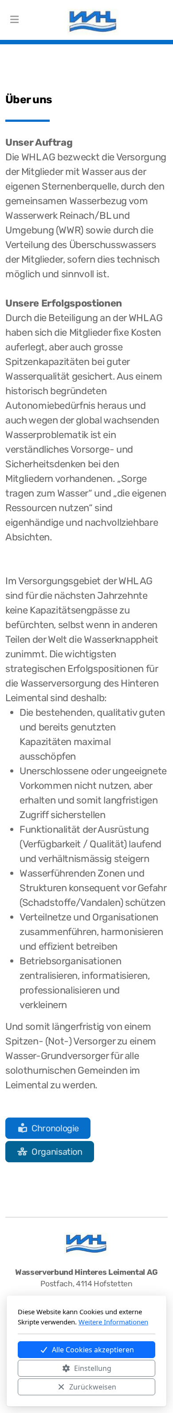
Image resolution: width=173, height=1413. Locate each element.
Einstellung (92, 1368)
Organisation (57, 1151)
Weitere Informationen (113, 1321)
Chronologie (55, 1128)
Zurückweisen (92, 1387)
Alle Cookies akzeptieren (93, 1350)
